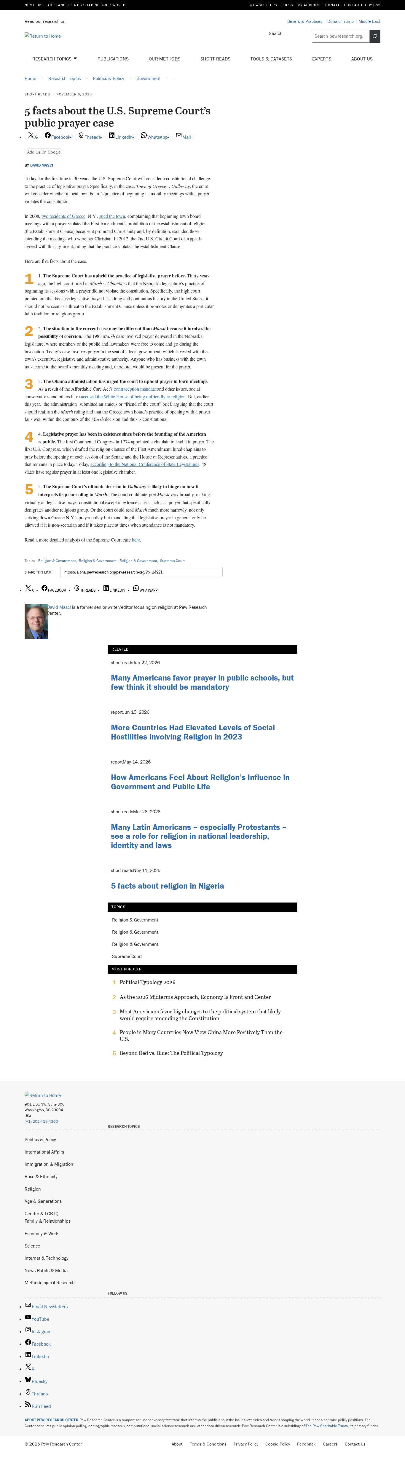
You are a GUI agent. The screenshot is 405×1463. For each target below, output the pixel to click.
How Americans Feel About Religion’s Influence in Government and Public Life (200, 781)
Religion (33, 1189)
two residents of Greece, (64, 216)
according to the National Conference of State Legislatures (144, 464)
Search (276, 33)
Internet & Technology (46, 1258)
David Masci (41, 165)
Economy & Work (41, 1233)
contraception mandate (135, 389)
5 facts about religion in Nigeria (167, 886)
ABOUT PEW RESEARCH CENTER (52, 1419)
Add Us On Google (44, 152)
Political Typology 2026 (148, 982)
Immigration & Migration (49, 1164)
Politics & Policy (40, 1139)
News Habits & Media (46, 1270)
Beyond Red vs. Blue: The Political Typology (171, 1053)
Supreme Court (172, 560)
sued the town (112, 216)
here (136, 539)
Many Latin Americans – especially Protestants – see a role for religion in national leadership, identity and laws (199, 836)
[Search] (375, 36)
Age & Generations (43, 1201)
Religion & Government (57, 560)
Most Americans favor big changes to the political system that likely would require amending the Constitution (200, 1015)
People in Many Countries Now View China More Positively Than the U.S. (201, 1035)
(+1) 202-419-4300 (41, 1121)
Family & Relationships (48, 1221)
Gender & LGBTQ (41, 1213)
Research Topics (52, 59)
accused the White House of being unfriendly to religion (133, 396)
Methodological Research (50, 1282)
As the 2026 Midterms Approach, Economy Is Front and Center (195, 997)
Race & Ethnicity (41, 1176)
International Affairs (44, 1152)
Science (32, 1246)
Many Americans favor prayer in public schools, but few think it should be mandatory (202, 682)
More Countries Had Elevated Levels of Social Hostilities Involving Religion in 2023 (193, 732)
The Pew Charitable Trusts (327, 1425)
